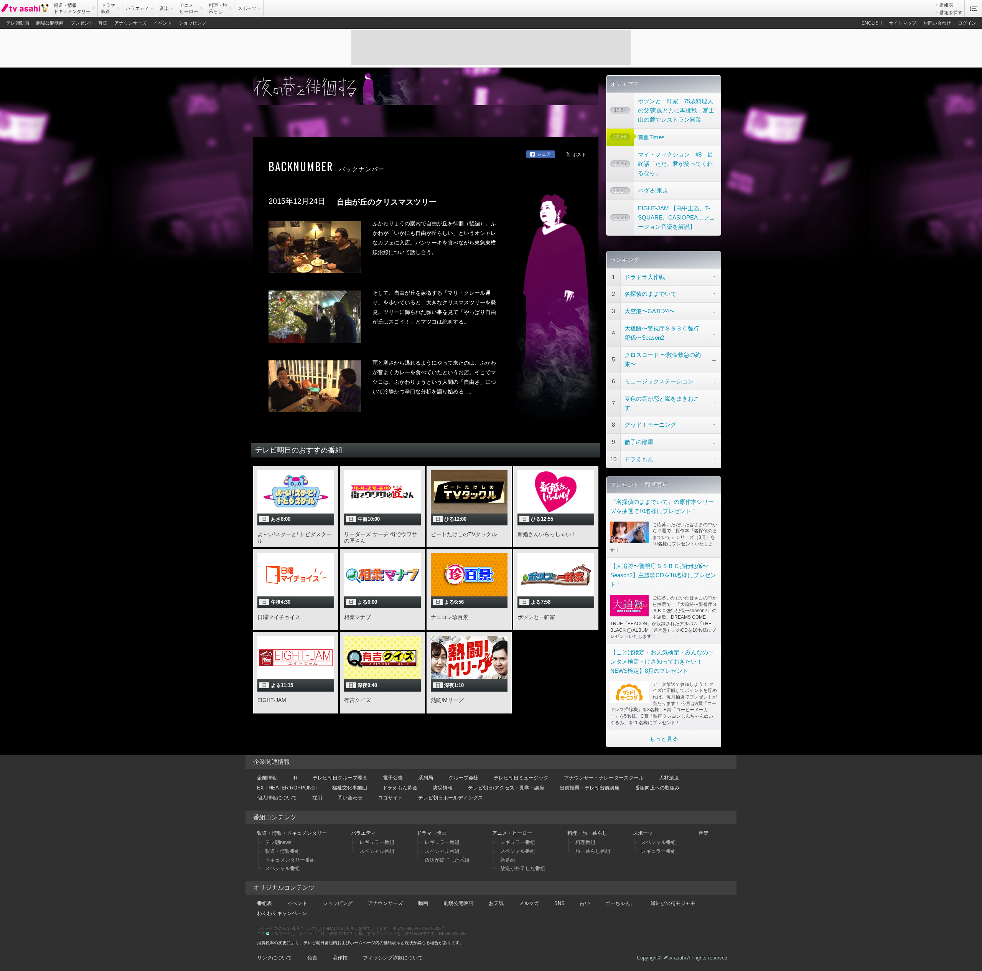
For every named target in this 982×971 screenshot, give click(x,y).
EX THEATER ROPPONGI (287, 788)
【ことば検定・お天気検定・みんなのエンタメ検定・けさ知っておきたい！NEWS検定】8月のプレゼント (662, 661)
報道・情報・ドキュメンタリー (292, 833)
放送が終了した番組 (447, 860)
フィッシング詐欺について (393, 958)
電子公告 (393, 778)
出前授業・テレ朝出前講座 (590, 788)
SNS (559, 903)
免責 (312, 958)
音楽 (703, 833)
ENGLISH (872, 23)
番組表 (946, 5)
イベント (162, 23)
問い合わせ (350, 798)
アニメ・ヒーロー (512, 833)
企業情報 (267, 778)
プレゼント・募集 (89, 23)
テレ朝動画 (17, 23)
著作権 (340, 958)
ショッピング (192, 23)
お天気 (496, 903)
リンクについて (274, 958)
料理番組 (585, 842)
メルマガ (529, 903)
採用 (317, 798)
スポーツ (643, 833)
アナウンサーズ (130, 23)
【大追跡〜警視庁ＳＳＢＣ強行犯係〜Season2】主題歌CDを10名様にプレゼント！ (663, 575)
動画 (423, 903)
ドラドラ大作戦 (644, 277)
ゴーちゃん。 (620, 903)
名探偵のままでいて (650, 294)
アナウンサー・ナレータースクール (604, 778)
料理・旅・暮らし (587, 833)
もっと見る (663, 738)
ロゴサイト (390, 798)
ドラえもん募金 (399, 788)
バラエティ (363, 833)
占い (585, 903)
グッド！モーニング (650, 424)
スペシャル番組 (282, 868)
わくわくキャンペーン (282, 913)
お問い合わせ (937, 23)
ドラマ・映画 (432, 833)
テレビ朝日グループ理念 (340, 778)
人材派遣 (669, 778)
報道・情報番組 (282, 851)
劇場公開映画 (50, 23)
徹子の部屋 (638, 442)
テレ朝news (278, 842)
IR (294, 778)
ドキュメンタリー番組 (290, 860)
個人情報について (277, 798)
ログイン (967, 23)
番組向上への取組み (657, 788)
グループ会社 (463, 778)
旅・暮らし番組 (592, 851)
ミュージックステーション (659, 381)
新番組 (507, 860)
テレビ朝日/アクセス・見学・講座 (506, 788)
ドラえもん (638, 459)
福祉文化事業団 (349, 788)
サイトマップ (902, 23)
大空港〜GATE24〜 (649, 311)
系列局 (425, 778)
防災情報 (443, 788)
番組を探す (950, 12)
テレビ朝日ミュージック (521, 778)
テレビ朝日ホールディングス (450, 798)
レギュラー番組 (376, 842)
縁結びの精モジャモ (673, 903)
